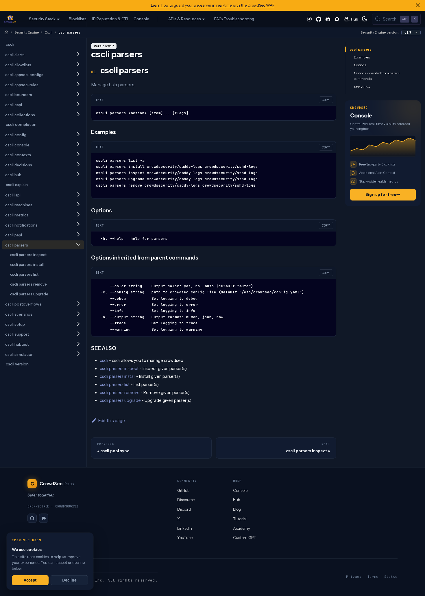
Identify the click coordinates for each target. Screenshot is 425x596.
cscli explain (17, 184)
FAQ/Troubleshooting (234, 18)
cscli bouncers (18, 94)
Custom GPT (244, 537)
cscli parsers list (24, 274)
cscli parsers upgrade (29, 294)
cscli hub (13, 174)
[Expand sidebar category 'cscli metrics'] (78, 214)
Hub (236, 499)
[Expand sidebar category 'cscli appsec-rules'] (78, 84)
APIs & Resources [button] (184, 18)
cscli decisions (18, 165)
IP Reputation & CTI (110, 18)
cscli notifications (21, 225)
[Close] (418, 5)
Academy (241, 528)
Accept (30, 580)
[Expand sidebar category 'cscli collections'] (78, 114)
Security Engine (26, 32)
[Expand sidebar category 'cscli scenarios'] (78, 314)
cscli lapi (13, 195)
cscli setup (15, 324)
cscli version (17, 364)
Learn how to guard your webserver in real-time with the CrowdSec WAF (212, 5)
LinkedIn (184, 528)
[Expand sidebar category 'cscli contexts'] (78, 154)
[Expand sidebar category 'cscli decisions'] (78, 164)
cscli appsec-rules (21, 84)
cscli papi (13, 235)
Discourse (186, 499)
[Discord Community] (327, 18)
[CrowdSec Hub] (351, 18)
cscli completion (21, 124)
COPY (326, 100)
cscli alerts (15, 54)
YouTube (185, 537)
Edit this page (111, 420)
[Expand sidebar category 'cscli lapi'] (78, 194)
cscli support (17, 334)
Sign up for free (380, 194)
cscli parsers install (27, 264)
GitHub (183, 490)
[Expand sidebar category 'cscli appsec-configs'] (78, 74)
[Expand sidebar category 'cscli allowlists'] (78, 64)
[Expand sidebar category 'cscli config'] (78, 134)
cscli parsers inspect (28, 254)
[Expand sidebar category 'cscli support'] (78, 334)
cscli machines (18, 205)
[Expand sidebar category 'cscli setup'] (78, 324)
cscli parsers (16, 245)
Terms (372, 577)
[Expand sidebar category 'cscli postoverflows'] (78, 303)
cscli (10, 44)
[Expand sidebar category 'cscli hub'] (78, 174)
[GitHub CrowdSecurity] (318, 18)
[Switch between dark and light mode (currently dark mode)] (364, 18)
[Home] (6, 32)
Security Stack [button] (42, 18)
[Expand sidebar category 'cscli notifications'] (78, 224)
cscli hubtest (17, 344)
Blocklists (77, 18)
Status (391, 577)
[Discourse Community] (337, 18)
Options (360, 65)
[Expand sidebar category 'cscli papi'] (78, 234)
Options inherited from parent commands (377, 76)
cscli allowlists (18, 64)
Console (141, 18)
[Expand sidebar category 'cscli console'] (78, 144)
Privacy (354, 577)
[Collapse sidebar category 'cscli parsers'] (78, 244)
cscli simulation (19, 354)
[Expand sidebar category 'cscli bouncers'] (78, 94)
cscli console (17, 145)
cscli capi (13, 104)
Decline (69, 580)
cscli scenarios (18, 314)
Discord (184, 509)
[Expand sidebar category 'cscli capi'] (78, 104)
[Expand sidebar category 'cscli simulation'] (78, 354)
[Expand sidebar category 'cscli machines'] (78, 204)
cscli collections (20, 115)
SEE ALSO (362, 86)
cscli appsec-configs (24, 74)
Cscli (48, 32)
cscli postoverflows (23, 304)
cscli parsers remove (28, 284)
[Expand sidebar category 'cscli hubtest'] (78, 344)
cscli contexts (18, 154)
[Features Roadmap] (309, 18)
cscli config (15, 135)
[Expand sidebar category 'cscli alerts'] (78, 54)
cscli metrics (17, 215)
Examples (362, 57)
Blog (237, 509)
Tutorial (240, 518)
